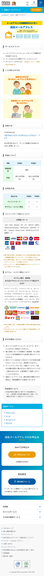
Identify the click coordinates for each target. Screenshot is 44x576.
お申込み (37, 10)
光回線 (5, 506)
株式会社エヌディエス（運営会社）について (18, 537)
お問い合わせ (7, 544)
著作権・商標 (7, 556)
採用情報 (6, 553)
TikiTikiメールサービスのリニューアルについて (20, 136)
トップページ (5, 15)
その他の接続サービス (11, 517)
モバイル (9, 423)
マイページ (34, 5)
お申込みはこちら (23, 454)
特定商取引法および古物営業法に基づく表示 (18, 550)
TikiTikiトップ (8, 528)
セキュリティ (10, 412)
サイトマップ (7, 534)
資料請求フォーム (23, 481)
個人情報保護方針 (9, 531)
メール (12, 15)
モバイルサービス (10, 511)
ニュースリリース (9, 547)
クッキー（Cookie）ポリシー (13, 541)
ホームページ (10, 419)
